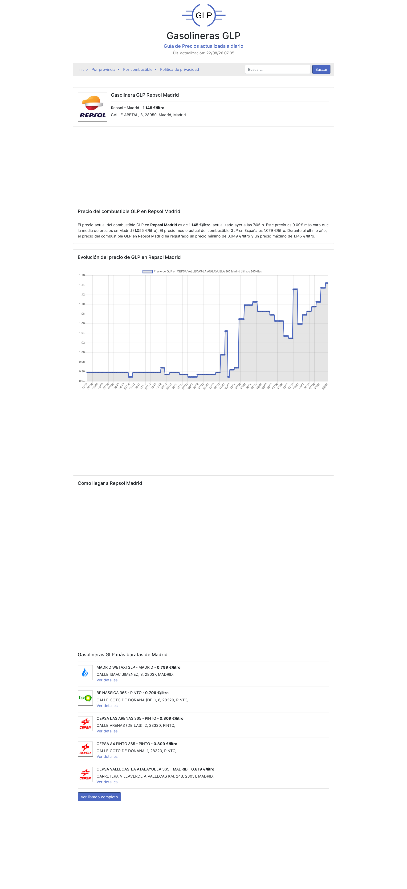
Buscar (321, 69)
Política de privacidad (179, 69)
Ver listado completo (99, 796)
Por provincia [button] (104, 69)
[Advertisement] (203, 165)
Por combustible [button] (138, 69)
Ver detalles (107, 680)
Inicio (84, 69)
